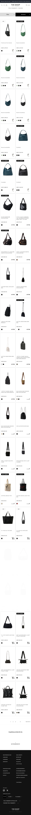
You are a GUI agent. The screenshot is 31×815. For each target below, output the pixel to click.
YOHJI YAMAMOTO (12, 8)
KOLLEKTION (18, 761)
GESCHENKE (18, 759)
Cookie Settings (18, 782)
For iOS (10, 796)
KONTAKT (4, 775)
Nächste (28, 721)
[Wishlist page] (4, 5)
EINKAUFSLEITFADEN (6, 768)
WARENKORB (5, 759)
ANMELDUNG (5, 757)
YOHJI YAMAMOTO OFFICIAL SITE (10, 800)
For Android (18, 796)
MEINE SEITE (5, 761)
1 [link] (10, 721)
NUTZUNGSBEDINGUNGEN (20, 770)
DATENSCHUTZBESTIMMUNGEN (21, 775)
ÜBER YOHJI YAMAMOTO (20, 777)
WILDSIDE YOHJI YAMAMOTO (9, 803)
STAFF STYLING (19, 763)
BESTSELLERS (18, 757)
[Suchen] (26, 5)
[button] (29, 5)
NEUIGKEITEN (5, 770)
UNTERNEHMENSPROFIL (20, 768)
